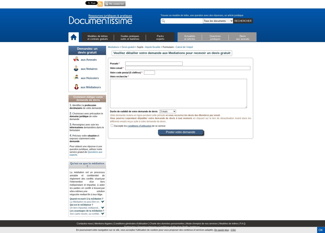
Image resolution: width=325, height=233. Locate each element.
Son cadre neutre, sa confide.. (85, 214)
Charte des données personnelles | (168, 223)
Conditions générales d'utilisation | (132, 223)
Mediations (113, 47)
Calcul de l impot (184, 47)
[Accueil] (73, 37)
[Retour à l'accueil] (100, 19)
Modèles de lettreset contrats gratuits (97, 37)
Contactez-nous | (86, 223)
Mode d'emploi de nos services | (202, 223)
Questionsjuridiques (215, 37)
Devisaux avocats (242, 37)
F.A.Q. (243, 223)
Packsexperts (160, 37)
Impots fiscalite (152, 47)
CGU (233, 230)
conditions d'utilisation (139, 126)
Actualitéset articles (189, 37)
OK (321, 230)
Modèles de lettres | (229, 223)
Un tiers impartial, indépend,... (85, 208)
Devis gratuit (128, 47)
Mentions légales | (104, 223)
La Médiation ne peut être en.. (85, 202)
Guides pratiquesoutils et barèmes (130, 37)
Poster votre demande (180, 132)
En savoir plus (221, 230)
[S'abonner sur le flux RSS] (100, 6)
